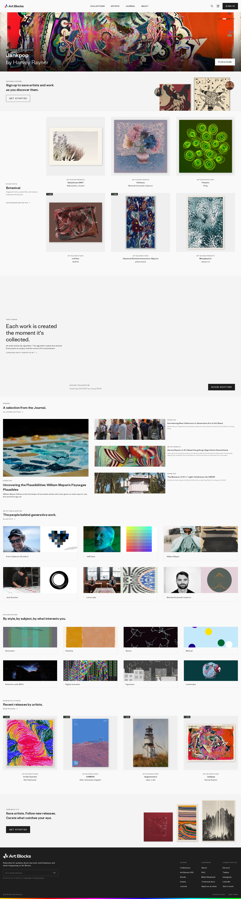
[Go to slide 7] (234, 18)
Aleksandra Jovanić (75, 185)
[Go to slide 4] (223, 18)
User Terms (28, 878)
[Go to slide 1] (218, 18)
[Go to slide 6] (232, 18)
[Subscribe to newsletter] (54, 873)
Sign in (230, 6)
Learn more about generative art (20, 352)
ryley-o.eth (150, 780)
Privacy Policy (39, 878)
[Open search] (212, 6)
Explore (226, 62)
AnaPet (75, 261)
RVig (205, 185)
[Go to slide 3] (221, 18)
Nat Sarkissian (30, 780)
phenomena (140, 261)
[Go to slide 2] (220, 18)
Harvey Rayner (210, 780)
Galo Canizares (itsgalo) (90, 780)
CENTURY (82, 388)
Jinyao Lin (205, 261)
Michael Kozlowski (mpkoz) (140, 185)
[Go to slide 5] (228, 18)
